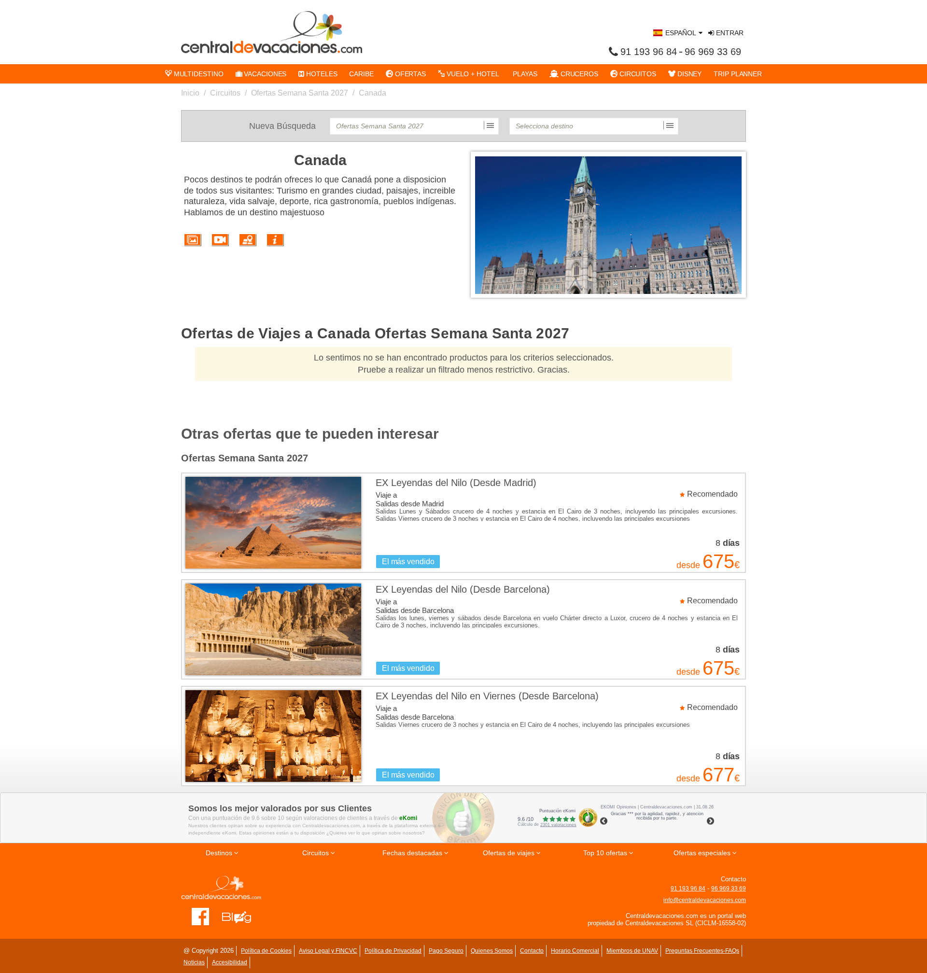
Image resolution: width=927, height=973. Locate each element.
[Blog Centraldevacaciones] (241, 916)
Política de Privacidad (393, 950)
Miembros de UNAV (632, 950)
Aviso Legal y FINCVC (328, 950)
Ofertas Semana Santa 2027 (299, 93)
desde (688, 565)
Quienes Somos (492, 950)
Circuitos (225, 93)
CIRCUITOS (637, 74)
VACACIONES (264, 74)
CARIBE (361, 74)
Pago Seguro (446, 950)
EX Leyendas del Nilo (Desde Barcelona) (463, 589)
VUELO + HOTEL (472, 74)
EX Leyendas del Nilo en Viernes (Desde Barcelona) (487, 696)
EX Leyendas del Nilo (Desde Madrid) (456, 482)
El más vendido (408, 561)
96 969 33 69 (713, 51)
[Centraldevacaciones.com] (271, 31)
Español (680, 33)
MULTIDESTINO (198, 74)
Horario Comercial (575, 950)
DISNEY (688, 74)
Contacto (532, 950)
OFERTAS (409, 74)
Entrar (729, 33)
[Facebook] (200, 916)
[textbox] (414, 126)
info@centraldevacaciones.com (704, 900)
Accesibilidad (229, 962)
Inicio (190, 93)
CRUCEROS (578, 74)
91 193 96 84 (648, 51)
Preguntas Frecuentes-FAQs (702, 950)
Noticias (194, 962)
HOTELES (320, 74)
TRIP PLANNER (738, 74)
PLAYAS (524, 74)
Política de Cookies (266, 950)
